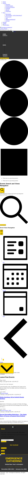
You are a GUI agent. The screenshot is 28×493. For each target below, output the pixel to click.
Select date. (17, 372)
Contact (7, 21)
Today (1, 362)
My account (8, 16)
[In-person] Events (10, 7)
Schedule (7, 8)
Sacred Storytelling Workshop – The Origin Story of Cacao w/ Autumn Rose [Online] (13, 415)
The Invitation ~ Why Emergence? (13, 15)
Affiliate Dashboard (10, 19)
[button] (3, 28)
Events (4, 3)
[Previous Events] (15, 358)
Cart (6, 18)
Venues (7, 10)
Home (4, 1)
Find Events (3, 224)
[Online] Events (9, 6)
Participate (8, 14)
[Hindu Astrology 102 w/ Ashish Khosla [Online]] (4, 393)
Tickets (4, 23)
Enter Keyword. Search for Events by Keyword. (11, 193)
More (4, 12)
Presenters (8, 11)
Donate (4, 22)
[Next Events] (3, 359)
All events (7, 4)
